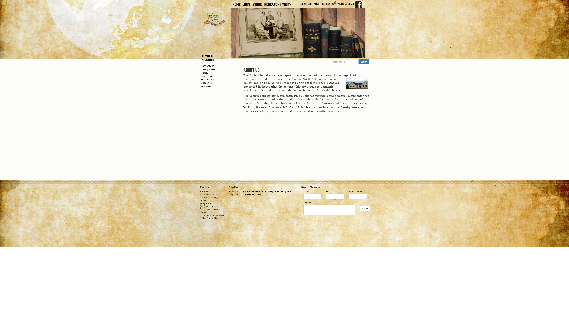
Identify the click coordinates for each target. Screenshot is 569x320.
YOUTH (286, 4)
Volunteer (206, 86)
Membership (207, 79)
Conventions (207, 66)
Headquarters (208, 69)
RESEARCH (271, 4)
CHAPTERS (306, 3)
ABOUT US (319, 3)
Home (232, 191)
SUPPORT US (207, 55)
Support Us (207, 82)
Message (307, 202)
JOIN (246, 4)
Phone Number (355, 191)
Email (328, 191)
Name (306, 191)
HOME (237, 4)
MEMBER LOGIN (346, 3)
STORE (257, 4)
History (204, 72)
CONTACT (331, 3)
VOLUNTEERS (208, 59)
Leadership (207, 76)
